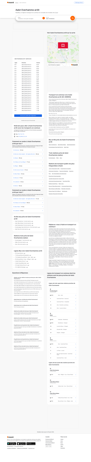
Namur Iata (61, 183)
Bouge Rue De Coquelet (66, 168)
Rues (62, 442)
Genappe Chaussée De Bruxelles (56, 193)
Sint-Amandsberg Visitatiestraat (59, 173)
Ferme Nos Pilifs (66, 181)
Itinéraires (63, 448)
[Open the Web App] (30, 443)
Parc (50, 173)
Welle (57, 157)
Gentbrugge (64, 191)
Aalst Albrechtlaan (62, 144)
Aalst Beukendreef (71, 144)
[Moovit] (10, 2)
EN (46, 446)
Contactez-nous (31, 448)
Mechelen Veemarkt (65, 188)
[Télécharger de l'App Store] (21, 443)
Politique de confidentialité (22, 448)
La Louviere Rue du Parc (67, 186)
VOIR (32, 221)
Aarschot (71, 171)
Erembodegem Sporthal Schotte (56, 147)
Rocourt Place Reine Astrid (54, 186)
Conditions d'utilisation (11, 448)
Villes (62, 446)
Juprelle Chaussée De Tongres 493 (56, 178)
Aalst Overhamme (53, 144)
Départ (19, 17)
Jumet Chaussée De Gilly (54, 168)
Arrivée (47, 17)
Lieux (62, 440)
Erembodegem (52, 157)
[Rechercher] (72, 18)
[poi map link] (63, 51)
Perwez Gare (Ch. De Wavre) (55, 191)
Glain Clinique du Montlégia (54, 188)
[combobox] (29, 18)
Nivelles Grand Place (53, 183)
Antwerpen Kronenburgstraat (55, 181)
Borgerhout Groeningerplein (55, 176)
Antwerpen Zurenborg (53, 171)
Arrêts (62, 444)
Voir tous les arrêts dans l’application (28, 115)
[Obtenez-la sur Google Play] (11, 443)
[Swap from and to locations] (43, 18)
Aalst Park (66, 147)
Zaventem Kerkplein (63, 171)
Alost (61, 157)
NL (50, 446)
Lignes (62, 439)
